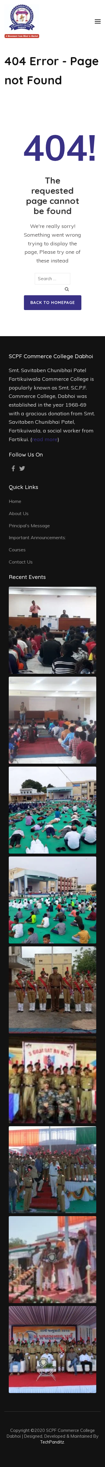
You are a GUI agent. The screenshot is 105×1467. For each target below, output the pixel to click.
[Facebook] (13, 469)
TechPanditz (52, 1442)
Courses (17, 550)
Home (15, 501)
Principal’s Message (29, 525)
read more (44, 439)
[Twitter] (22, 469)
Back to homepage (52, 302)
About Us (19, 513)
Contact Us (21, 562)
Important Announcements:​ (37, 537)
